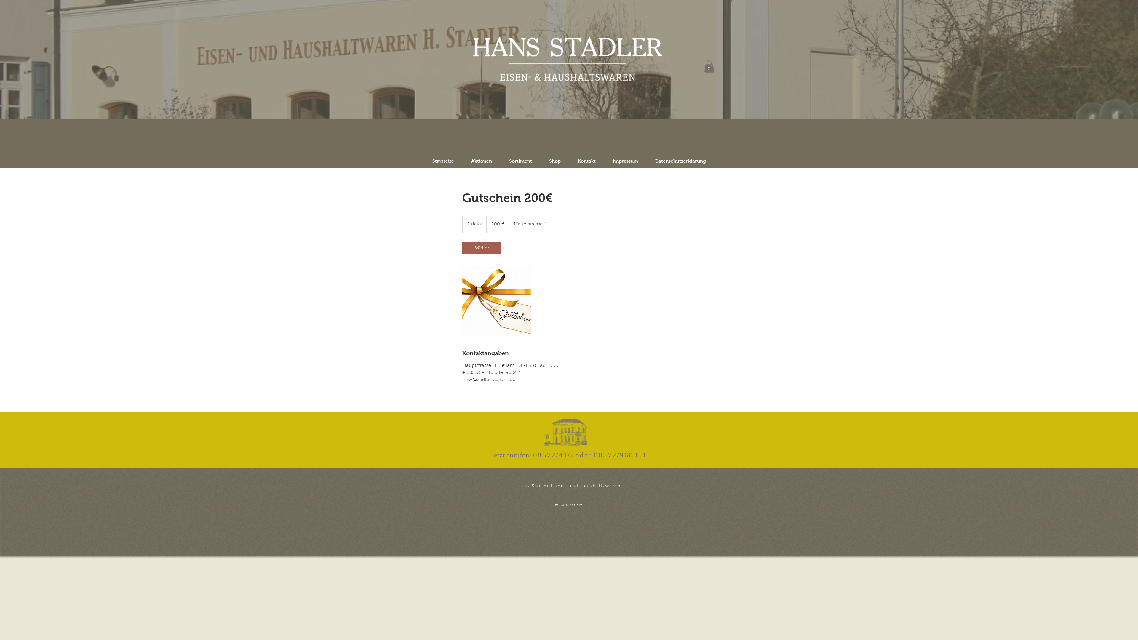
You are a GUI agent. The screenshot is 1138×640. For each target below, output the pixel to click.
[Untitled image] (496, 301)
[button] (709, 66)
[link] (481, 248)
